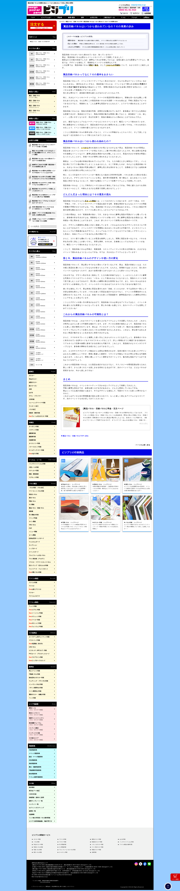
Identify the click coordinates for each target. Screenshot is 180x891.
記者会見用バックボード (36, 538)
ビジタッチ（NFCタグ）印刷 (38, 650)
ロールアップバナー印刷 (36, 450)
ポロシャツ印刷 (35, 623)
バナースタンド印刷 (35, 447)
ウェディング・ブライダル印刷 (38, 681)
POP (30, 528)
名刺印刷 (94, 852)
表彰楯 (31, 511)
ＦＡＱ (123, 17)
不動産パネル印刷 (34, 674)
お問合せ (146, 17)
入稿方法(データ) (109, 17)
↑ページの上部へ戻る (142, 445)
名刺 (30, 389)
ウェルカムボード (34, 542)
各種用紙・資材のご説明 (36, 797)
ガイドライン (70, 886)
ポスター (31, 375)
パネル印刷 (36, 841)
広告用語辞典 (33, 760)
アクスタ (31, 586)
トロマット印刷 (34, 430)
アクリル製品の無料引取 (126, 844)
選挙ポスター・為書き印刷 (37, 694)
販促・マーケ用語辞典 (36, 756)
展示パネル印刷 (38, 852)
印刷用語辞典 (33, 750)
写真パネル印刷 (38, 849)
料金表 (60, 17)
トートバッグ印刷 (36, 613)
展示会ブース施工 (34, 790)
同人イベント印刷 (34, 671)
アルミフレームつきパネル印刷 (67, 849)
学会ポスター (33, 379)
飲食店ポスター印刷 (97, 841)
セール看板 (32, 535)
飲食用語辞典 (33, 773)
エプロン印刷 (34, 609)
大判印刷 (31, 399)
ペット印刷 (32, 698)
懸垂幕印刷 (32, 436)
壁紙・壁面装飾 (34, 474)
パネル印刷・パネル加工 (36, 487)
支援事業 (31, 814)
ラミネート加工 (34, 406)
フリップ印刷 (33, 518)
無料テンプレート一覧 (36, 801)
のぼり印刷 (34, 453)
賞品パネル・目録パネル (36, 508)
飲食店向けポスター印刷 (36, 677)
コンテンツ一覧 (34, 804)
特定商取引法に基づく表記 (59, 886)
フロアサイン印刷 (36, 657)
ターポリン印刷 (34, 426)
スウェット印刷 (35, 616)
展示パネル (32, 498)
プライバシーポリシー (38, 886)
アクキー (31, 592)
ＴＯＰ (33, 17)
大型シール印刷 (34, 467)
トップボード (33, 548)
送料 (82, 17)
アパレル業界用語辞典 (36, 777)
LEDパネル (32, 647)
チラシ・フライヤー (35, 396)
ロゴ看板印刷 (62, 847)
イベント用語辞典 (34, 753)
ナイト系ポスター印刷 (97, 847)
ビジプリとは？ (46, 17)
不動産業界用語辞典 (35, 770)
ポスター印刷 (37, 839)
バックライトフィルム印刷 (37, 464)
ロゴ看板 (31, 504)
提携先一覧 (32, 811)
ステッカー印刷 (34, 470)
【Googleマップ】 (86, 865)
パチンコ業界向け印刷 (36, 687)
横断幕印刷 (32, 433)
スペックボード (34, 552)
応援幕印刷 (32, 440)
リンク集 (39, 818)
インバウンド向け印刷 (36, 684)
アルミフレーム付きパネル (37, 555)
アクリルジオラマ (34, 596)
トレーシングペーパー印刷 (37, 402)
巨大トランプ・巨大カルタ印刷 (38, 565)
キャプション (33, 545)
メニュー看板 (33, 531)
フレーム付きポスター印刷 (38, 416)
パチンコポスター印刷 (97, 844)
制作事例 (31, 787)
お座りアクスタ (35, 589)
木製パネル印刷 (35, 572)
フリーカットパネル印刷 (36, 491)
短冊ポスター (33, 382)
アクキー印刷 (62, 841)
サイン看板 (32, 521)
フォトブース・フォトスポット (38, 569)
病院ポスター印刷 (96, 839)
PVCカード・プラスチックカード (39, 654)
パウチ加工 (32, 409)
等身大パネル (33, 494)
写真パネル (32, 501)
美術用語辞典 (33, 763)
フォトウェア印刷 (36, 626)
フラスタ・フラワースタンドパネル (40, 562)
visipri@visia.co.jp (138, 5)
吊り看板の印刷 (34, 514)
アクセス (134, 17)
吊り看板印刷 (62, 844)
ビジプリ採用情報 (40, 821)
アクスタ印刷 (62, 839)
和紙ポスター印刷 (96, 849)
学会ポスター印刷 (38, 844)
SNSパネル (32, 525)
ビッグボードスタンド (37, 660)
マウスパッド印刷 (34, 640)
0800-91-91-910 (127, 9)
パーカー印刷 (34, 620)
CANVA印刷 (32, 794)
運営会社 (48, 886)
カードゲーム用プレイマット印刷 (39, 637)
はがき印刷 (122, 839)
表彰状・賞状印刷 (34, 413)
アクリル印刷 (33, 582)
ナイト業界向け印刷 (35, 691)
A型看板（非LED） (36, 643)
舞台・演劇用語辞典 (35, 767)
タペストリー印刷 (34, 443)
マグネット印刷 (34, 477)
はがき (31, 392)
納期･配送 (71, 17)
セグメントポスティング (36, 807)
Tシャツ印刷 (33, 606)
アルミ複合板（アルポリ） (37, 558)
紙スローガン (33, 386)
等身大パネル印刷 (38, 847)
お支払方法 (93, 17)
